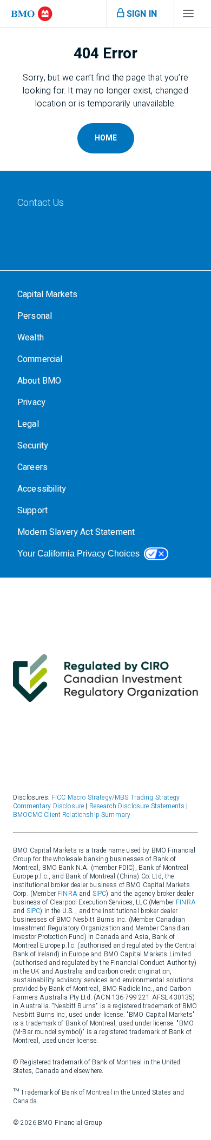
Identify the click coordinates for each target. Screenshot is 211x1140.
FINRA (67, 893)
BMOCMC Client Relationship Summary (71, 815)
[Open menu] (188, 16)
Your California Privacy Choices (78, 553)
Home (106, 138)
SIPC (100, 893)
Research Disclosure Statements (137, 806)
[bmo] (31, 13)
